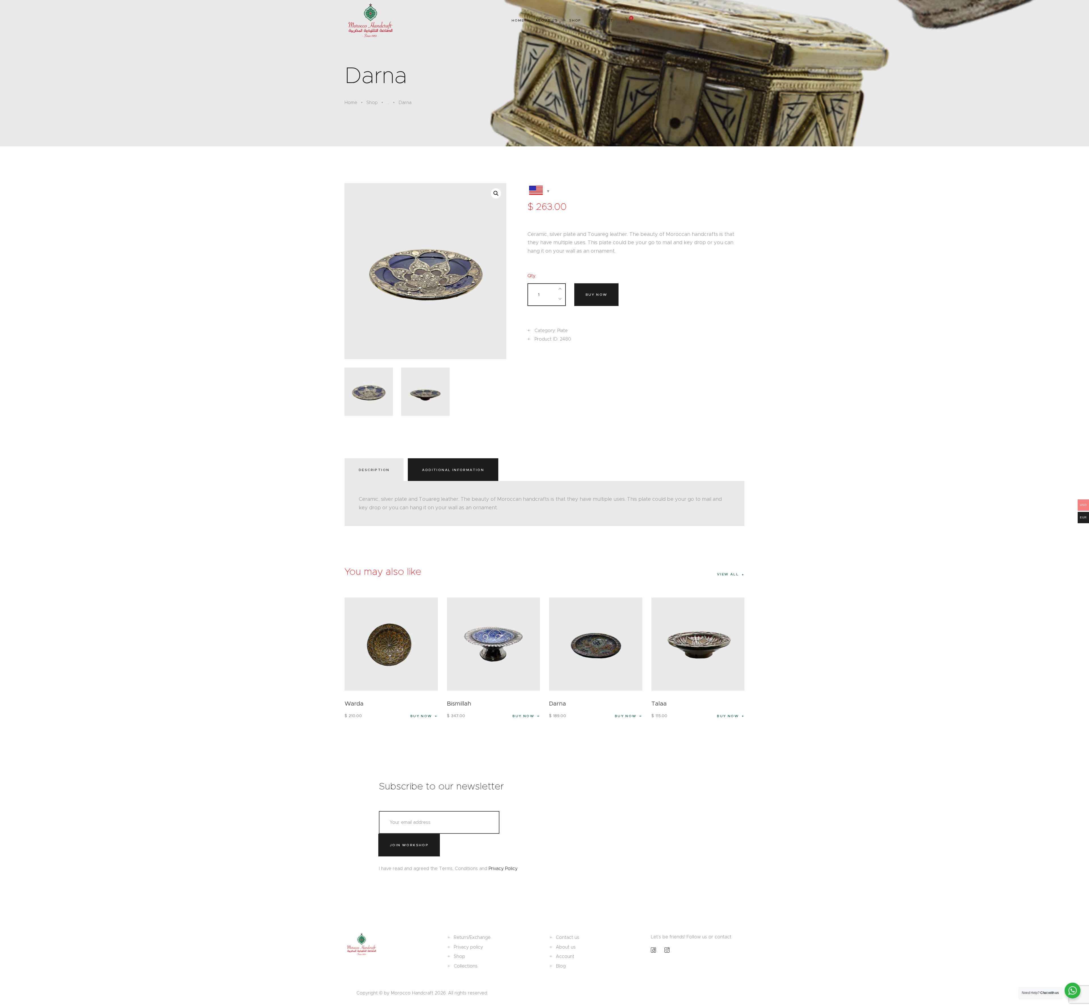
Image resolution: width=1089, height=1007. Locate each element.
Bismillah (459, 703)
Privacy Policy (503, 868)
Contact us (567, 937)
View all (728, 574)
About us (566, 947)
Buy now (596, 294)
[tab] (375, 469)
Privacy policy (468, 947)
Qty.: (532, 275)
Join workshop (409, 845)
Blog (561, 966)
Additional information (453, 470)
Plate (562, 330)
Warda (354, 703)
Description (374, 470)
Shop (372, 102)
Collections (466, 966)
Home (351, 102)
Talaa (659, 703)
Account (565, 956)
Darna (557, 703)
